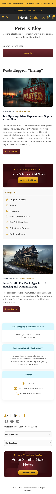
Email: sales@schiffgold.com (31, 388)
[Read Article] (28, 92)
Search (28, 53)
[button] (28, 434)
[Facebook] (6, 421)
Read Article (11, 151)
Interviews (14, 211)
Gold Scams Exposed (20, 228)
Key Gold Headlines (19, 222)
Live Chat (31, 383)
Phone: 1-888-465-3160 (30, 393)
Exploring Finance (18, 234)
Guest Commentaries (20, 216)
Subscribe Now (28, 180)
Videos (13, 205)
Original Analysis (18, 199)
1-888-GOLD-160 (29, 10)
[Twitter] (12, 421)
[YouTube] (18, 421)
